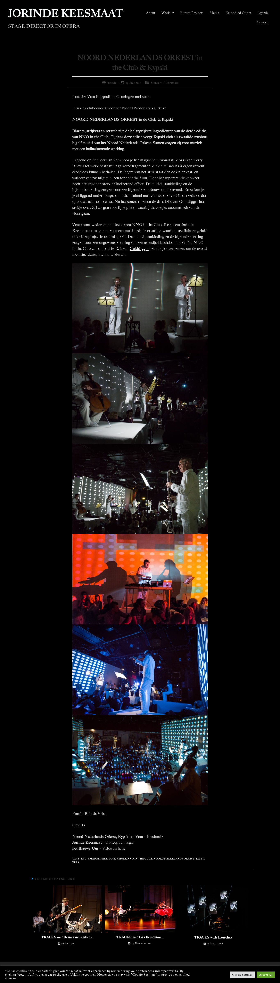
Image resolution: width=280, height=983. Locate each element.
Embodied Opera (238, 13)
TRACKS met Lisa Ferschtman (140, 937)
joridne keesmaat (101, 858)
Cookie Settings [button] (242, 974)
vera (75, 862)
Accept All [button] (265, 974)
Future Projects (192, 13)
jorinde (111, 83)
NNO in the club (139, 858)
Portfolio (172, 83)
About (150, 13)
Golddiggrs (139, 248)
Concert (156, 83)
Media (214, 13)
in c (84, 858)
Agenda (263, 13)
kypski (121, 858)
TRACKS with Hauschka (213, 937)
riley (200, 858)
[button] (167, 13)
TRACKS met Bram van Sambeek (66, 937)
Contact (263, 22)
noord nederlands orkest (174, 858)
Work (166, 13)
